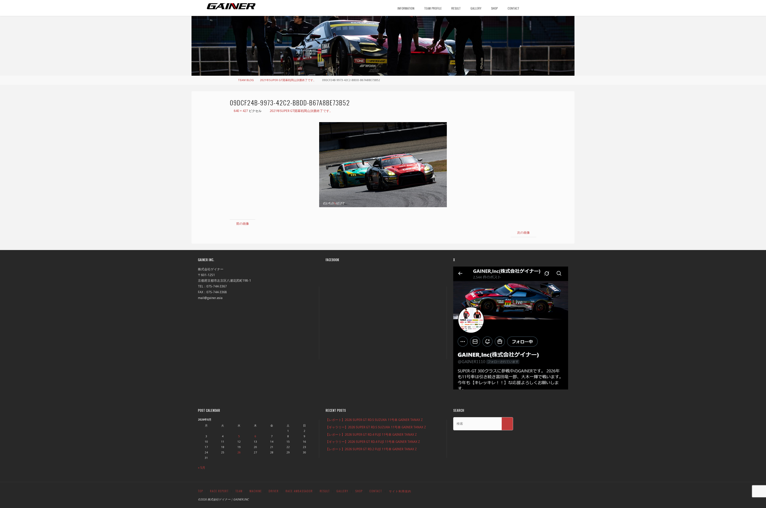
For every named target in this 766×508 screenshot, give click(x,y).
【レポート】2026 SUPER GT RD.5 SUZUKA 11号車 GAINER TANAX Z (374, 420)
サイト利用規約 (400, 491)
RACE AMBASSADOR (299, 491)
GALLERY (342, 491)
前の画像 (242, 224)
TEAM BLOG (246, 80)
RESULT (325, 491)
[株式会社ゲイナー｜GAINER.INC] (231, 6)
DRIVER (274, 491)
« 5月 (201, 468)
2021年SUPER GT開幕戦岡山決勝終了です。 (288, 80)
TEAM (239, 491)
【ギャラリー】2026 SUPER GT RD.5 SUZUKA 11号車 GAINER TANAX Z (376, 427)
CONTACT (375, 491)
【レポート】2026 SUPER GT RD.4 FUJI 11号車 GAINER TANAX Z (371, 434)
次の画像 (523, 232)
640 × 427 (241, 111)
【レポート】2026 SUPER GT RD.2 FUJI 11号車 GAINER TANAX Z (371, 449)
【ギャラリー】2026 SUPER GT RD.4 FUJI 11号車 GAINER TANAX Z (373, 442)
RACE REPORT (219, 491)
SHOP (359, 491)
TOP (200, 491)
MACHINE (256, 491)
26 (239, 452)
